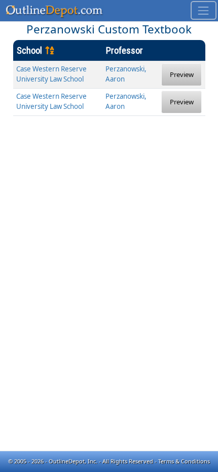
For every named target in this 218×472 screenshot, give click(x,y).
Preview (182, 74)
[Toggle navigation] (203, 10)
